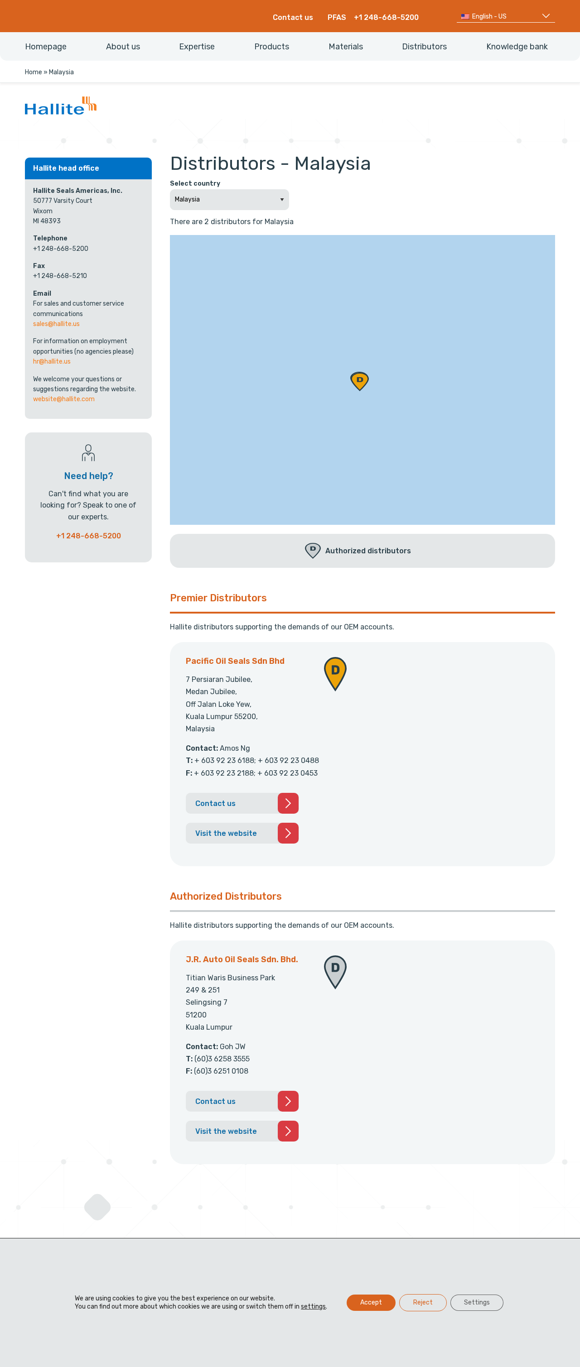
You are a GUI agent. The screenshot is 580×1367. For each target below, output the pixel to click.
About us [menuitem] (123, 47)
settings (313, 1306)
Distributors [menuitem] (424, 47)
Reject (423, 1302)
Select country (195, 183)
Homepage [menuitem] (46, 47)
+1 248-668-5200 (386, 17)
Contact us (293, 17)
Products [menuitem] (271, 47)
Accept (371, 1302)
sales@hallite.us (56, 324)
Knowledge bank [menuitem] (517, 47)
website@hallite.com (64, 399)
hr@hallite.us (52, 361)
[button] (360, 382)
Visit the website (226, 833)
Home (33, 72)
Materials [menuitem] (346, 47)
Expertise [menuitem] (197, 47)
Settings (477, 1302)
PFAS (337, 17)
